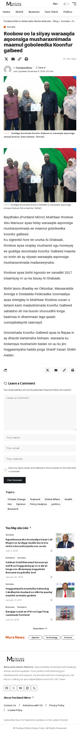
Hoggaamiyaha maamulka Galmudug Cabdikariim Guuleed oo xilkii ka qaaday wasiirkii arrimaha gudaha (29, 592)
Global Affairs (52, 499)
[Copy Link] (19, 59)
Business (10, 607)
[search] (48, 4)
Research (13, 509)
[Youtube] (20, 688)
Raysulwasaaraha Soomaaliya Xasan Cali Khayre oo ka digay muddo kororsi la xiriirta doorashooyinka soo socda (29, 543)
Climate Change (17, 499)
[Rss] (34, 688)
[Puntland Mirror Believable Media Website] (14, 3)
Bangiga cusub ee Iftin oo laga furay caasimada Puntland (27, 613)
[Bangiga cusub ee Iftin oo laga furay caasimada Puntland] (65, 613)
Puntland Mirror (24, 67)
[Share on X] (6, 59)
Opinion (20, 504)
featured (35, 499)
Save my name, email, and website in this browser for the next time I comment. (42, 470)
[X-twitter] (14, 688)
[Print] (26, 59)
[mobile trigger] (73, 3)
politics (56, 504)
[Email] (13, 59)
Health (68, 499)
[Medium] (27, 688)
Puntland (10, 557)
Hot (10, 504)
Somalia (11, 27)
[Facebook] (7, 688)
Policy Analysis (38, 504)
